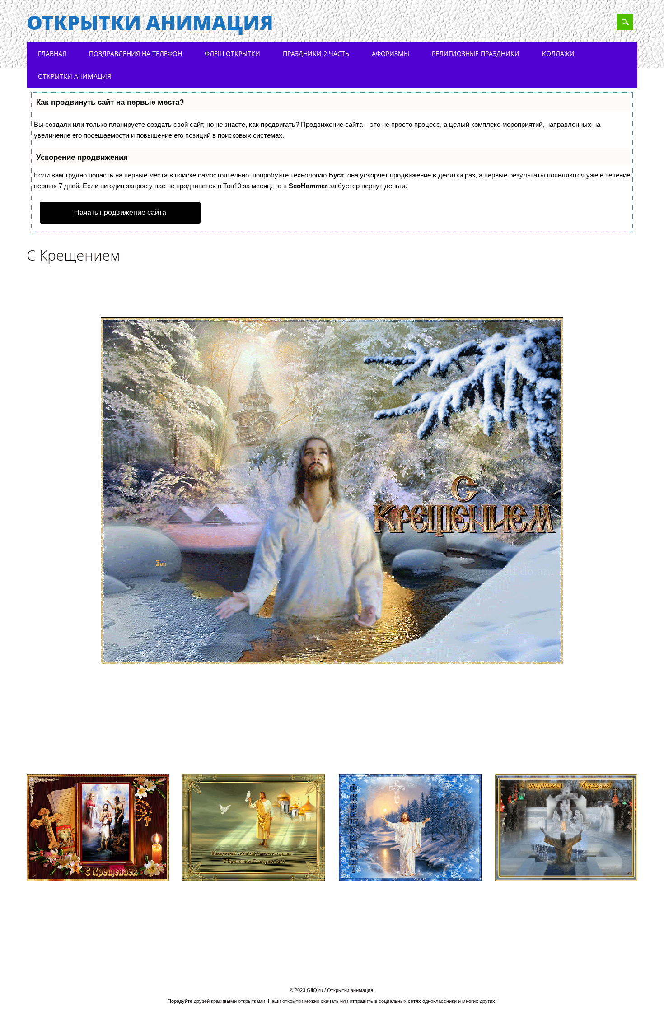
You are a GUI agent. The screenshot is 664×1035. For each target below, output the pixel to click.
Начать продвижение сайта (120, 212)
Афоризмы (390, 53)
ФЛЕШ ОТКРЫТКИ (232, 53)
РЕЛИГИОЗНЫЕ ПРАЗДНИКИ (475, 53)
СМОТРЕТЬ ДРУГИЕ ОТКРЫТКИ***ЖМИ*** (338, 748)
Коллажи (558, 53)
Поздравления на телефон (135, 53)
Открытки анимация (150, 22)
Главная (52, 53)
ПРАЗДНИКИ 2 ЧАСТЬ (316, 53)
